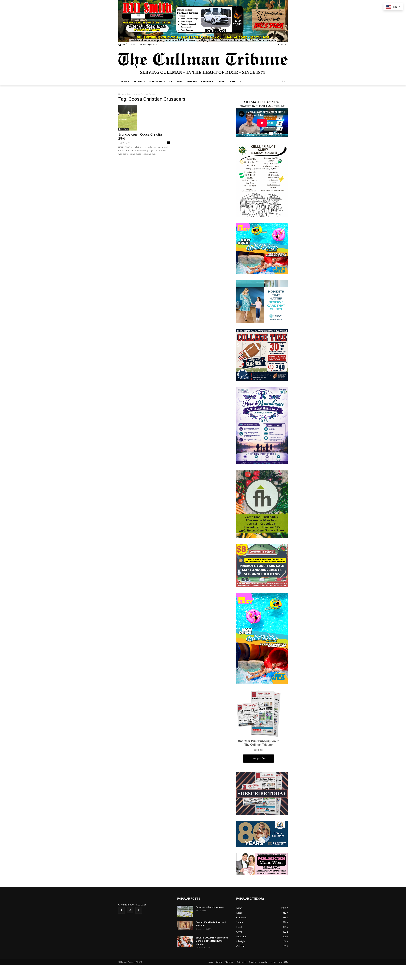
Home (121, 94)
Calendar (263, 962)
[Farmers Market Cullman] (262, 503)
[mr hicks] (262, 863)
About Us (283, 962)
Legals (273, 962)
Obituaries (241, 962)
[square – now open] (262, 248)
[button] (284, 81)
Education (229, 962)
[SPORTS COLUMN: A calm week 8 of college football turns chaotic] (185, 941)
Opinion (252, 962)
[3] (262, 301)
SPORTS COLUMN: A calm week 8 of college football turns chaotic (212, 940)
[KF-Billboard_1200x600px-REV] (262, 833)
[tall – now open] (262, 638)
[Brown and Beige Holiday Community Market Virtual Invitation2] (262, 180)
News (210, 962)
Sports (219, 962)
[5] (203, 21)
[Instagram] (282, 45)
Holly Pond (123, 129)
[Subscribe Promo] (262, 793)
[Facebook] (279, 45)
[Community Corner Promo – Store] (262, 564)
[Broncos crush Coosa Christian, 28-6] (144, 118)
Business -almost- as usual (210, 907)
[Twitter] (286, 45)
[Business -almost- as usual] (185, 911)
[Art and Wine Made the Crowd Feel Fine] (185, 925)
